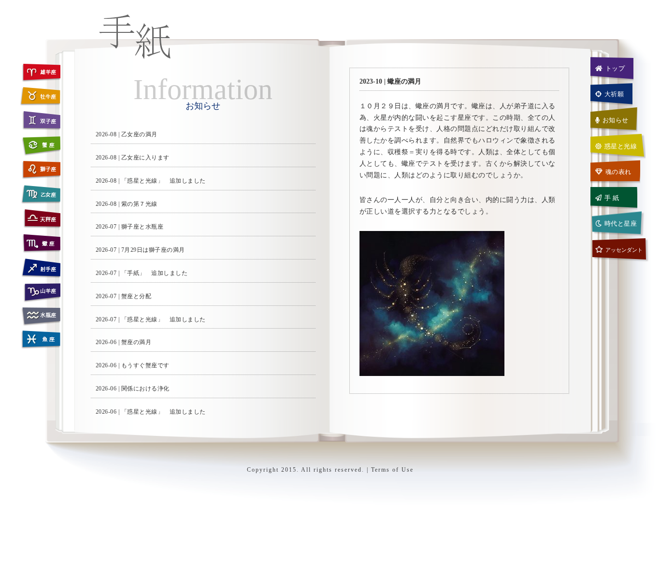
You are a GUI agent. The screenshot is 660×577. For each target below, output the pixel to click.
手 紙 (611, 198)
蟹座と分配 (136, 296)
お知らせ (616, 120)
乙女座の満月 (139, 134)
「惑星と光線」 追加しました (163, 180)
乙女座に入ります (145, 157)
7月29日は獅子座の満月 (153, 249)
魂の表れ (618, 171)
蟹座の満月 (136, 342)
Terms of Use (392, 469)
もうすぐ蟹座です (145, 365)
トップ (615, 68)
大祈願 (614, 94)
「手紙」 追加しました (154, 273)
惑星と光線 (620, 146)
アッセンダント (624, 250)
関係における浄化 (145, 388)
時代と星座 (620, 223)
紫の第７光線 (139, 204)
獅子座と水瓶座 (142, 226)
